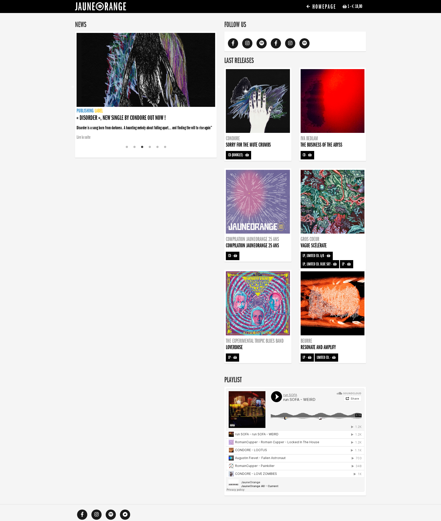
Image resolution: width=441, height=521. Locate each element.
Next (219, 87)
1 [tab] (126, 147)
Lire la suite (83, 137)
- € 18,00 (355, 6)
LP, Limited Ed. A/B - (315, 255)
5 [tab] (157, 147)
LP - (344, 264)
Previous (72, 87)
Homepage (323, 6)
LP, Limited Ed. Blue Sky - (318, 264)
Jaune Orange (100, 7)
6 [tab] (165, 147)
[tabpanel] (146, 87)
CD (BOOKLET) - (236, 155)
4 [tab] (149, 147)
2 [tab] (134, 147)
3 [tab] (142, 147)
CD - (305, 155)
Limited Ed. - (324, 357)
